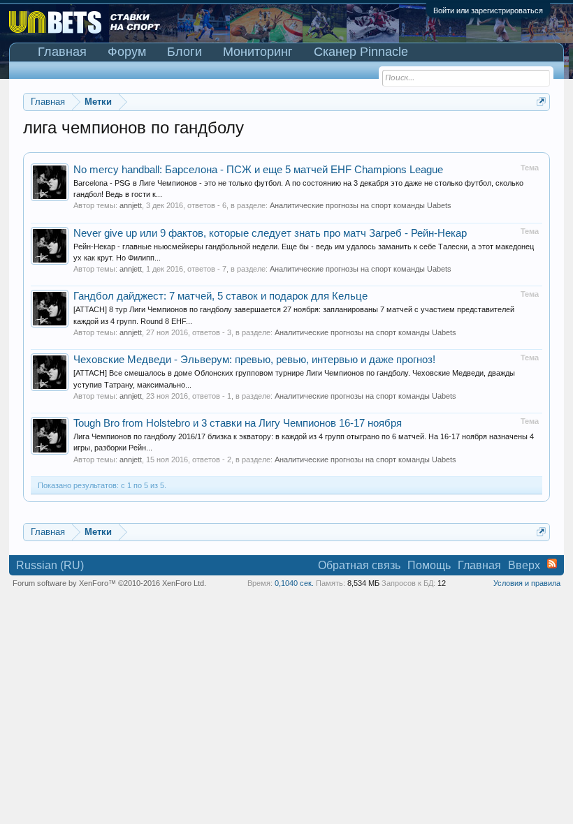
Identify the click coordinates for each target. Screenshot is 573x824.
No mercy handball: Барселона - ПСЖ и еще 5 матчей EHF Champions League (258, 169)
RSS (552, 563)
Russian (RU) (50, 565)
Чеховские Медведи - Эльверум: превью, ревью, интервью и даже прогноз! (254, 359)
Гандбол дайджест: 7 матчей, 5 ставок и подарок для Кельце (220, 296)
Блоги (184, 52)
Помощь (429, 565)
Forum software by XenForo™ (109, 583)
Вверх (524, 565)
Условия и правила (526, 583)
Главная (62, 52)
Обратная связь (359, 565)
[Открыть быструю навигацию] (541, 101)
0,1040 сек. (294, 583)
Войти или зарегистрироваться (488, 10)
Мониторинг (258, 52)
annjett (130, 205)
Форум (127, 52)
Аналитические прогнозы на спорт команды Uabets (360, 205)
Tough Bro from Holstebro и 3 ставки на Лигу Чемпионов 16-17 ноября (237, 423)
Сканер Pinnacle (361, 52)
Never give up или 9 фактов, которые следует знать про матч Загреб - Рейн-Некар (270, 233)
